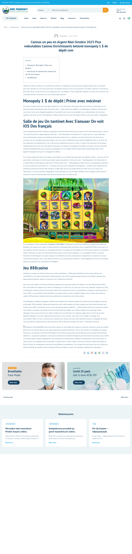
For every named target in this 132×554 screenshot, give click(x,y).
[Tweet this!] (88, 352)
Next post (124, 397)
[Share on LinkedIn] (95, 352)
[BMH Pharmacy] (15, 10)
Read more (9, 443)
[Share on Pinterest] (92, 352)
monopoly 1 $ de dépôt (56, 244)
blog (94, 424)
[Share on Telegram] (106, 352)
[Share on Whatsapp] (99, 352)
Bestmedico (63, 36)
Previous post (8, 397)
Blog (5, 27)
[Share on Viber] (103, 352)
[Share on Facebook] (84, 352)
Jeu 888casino (32, 78)
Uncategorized (14, 27)
